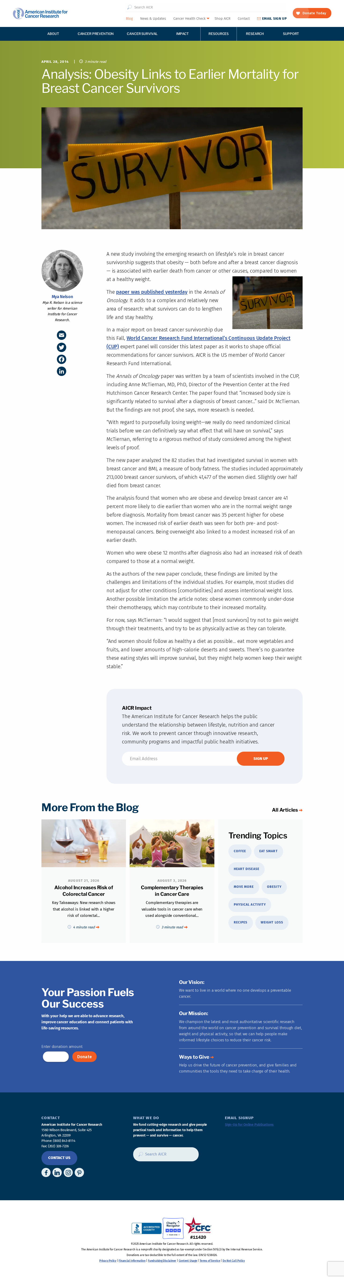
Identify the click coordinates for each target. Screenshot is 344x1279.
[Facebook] (61, 359)
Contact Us (59, 1157)
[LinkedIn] (61, 371)
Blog (129, 18)
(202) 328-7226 (58, 1146)
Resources (219, 34)
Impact (182, 34)
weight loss (272, 922)
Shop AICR (223, 18)
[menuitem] (129, 18)
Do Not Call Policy (234, 1260)
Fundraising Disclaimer (162, 1260)
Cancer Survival (142, 34)
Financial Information (132, 1260)
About (53, 34)
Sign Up (274, 18)
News (153, 18)
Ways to (194, 1057)
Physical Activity (250, 905)
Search (129, 7)
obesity (274, 887)
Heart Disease (246, 869)
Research (255, 34)
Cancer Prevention (96, 34)
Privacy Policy (107, 1260)
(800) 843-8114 (64, 1141)
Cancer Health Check (189, 18)
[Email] (61, 335)
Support (291, 34)
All (285, 810)
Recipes (240, 922)
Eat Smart (268, 851)
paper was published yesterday (151, 292)
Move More (244, 887)
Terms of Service (210, 1260)
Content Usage (188, 1260)
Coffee (240, 851)
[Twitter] (61, 347)
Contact (244, 18)
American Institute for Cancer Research (40, 13)
